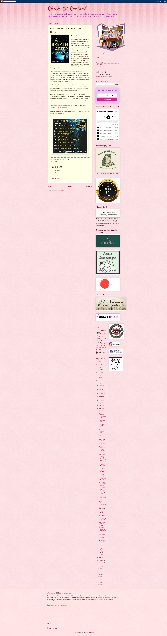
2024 (99, 367)
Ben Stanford (107, 53)
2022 (99, 372)
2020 (99, 377)
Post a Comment (56, 178)
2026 (99, 361)
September (101, 396)
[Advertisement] (52, 614)
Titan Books (58, 111)
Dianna (56, 170)
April (100, 411)
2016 (99, 569)
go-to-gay (103, 343)
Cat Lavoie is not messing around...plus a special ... (102, 517)
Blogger (92, 632)
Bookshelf (98, 67)
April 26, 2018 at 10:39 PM (60, 175)
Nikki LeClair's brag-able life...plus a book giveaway (102, 471)
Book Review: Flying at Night (102, 523)
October (101, 393)
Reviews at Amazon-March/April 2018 (102, 415)
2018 (99, 383)
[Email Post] (68, 159)
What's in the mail (102, 420)
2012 (99, 579)
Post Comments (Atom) (60, 190)
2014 (99, 574)
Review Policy (99, 62)
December (101, 385)
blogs (105, 333)
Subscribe (107, 99)
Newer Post (52, 186)
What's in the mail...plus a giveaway (102, 497)
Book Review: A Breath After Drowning (102, 441)
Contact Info (99, 64)
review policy (99, 76)
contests (99, 340)
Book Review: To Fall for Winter (102, 425)
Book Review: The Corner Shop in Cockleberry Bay (102, 457)
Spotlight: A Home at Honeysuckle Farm (102, 504)
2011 (99, 582)
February (101, 560)
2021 (99, 375)
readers (102, 347)
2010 (99, 585)
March (100, 557)
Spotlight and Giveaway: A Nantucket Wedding (102, 530)
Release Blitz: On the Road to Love (102, 483)
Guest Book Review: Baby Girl (102, 464)
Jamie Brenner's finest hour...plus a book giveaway (102, 433)
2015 (99, 571)
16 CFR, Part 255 (76, 599)
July (100, 403)
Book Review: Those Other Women (102, 478)
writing (104, 352)
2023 (99, 369)
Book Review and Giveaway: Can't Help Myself (102, 490)
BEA (97, 331)
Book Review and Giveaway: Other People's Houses (102, 550)
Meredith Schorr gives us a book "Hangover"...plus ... (102, 449)
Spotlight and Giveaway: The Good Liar (102, 542)
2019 (99, 380)
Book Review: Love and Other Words (102, 511)
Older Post (88, 186)
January (101, 563)
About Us (98, 60)
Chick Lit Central (67, 8)
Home (70, 186)
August (101, 400)
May (100, 408)
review (55, 161)
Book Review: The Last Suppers (102, 536)
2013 (99, 577)
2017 (99, 566)
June (100, 405)
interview (102, 345)
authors (103, 330)
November (101, 389)
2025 (99, 364)
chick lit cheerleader (101, 337)
